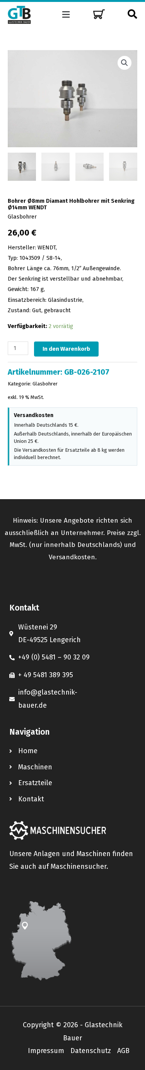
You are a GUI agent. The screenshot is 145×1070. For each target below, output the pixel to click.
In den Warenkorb (66, 348)
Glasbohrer (22, 216)
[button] (65, 14)
